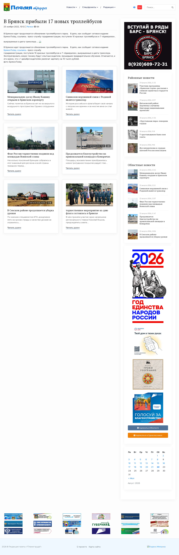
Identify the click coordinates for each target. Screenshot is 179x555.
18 (135, 467)
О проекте (82, 547)
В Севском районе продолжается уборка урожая (30, 212)
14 (152, 463)
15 (158, 463)
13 (147, 463)
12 (141, 463)
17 (129, 467)
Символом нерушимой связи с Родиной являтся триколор (88, 98)
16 (164, 463)
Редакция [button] (108, 7)
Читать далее (14, 114)
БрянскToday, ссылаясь (15, 50)
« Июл (131, 478)
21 (152, 467)
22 (158, 467)
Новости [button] (70, 7)
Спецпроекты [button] (89, 7)
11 (135, 463)
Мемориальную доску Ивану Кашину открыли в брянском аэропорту (28, 98)
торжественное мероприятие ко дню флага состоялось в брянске (87, 212)
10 (129, 463)
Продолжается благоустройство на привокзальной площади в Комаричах (88, 155)
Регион (30, 26)
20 (147, 467)
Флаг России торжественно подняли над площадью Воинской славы (30, 155)
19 (141, 467)
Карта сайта (94, 547)
